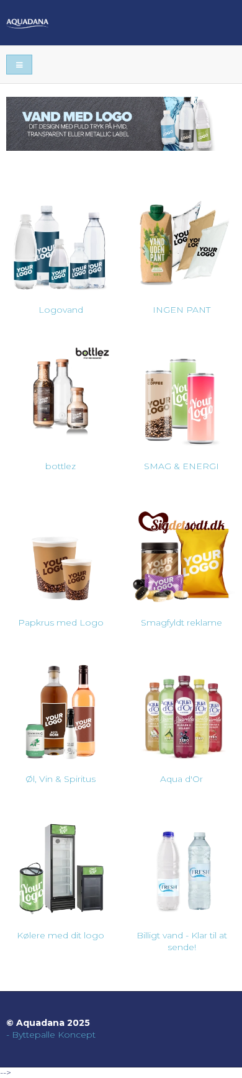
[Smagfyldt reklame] (181, 551)
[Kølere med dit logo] (60, 864)
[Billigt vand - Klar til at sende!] (181, 864)
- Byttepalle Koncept (51, 1034)
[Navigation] (19, 65)
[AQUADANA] (121, 22)
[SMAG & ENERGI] (181, 395)
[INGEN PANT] (181, 238)
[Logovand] (60, 238)
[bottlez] (60, 395)
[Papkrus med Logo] (60, 551)
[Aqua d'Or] (181, 708)
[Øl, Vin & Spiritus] (60, 708)
